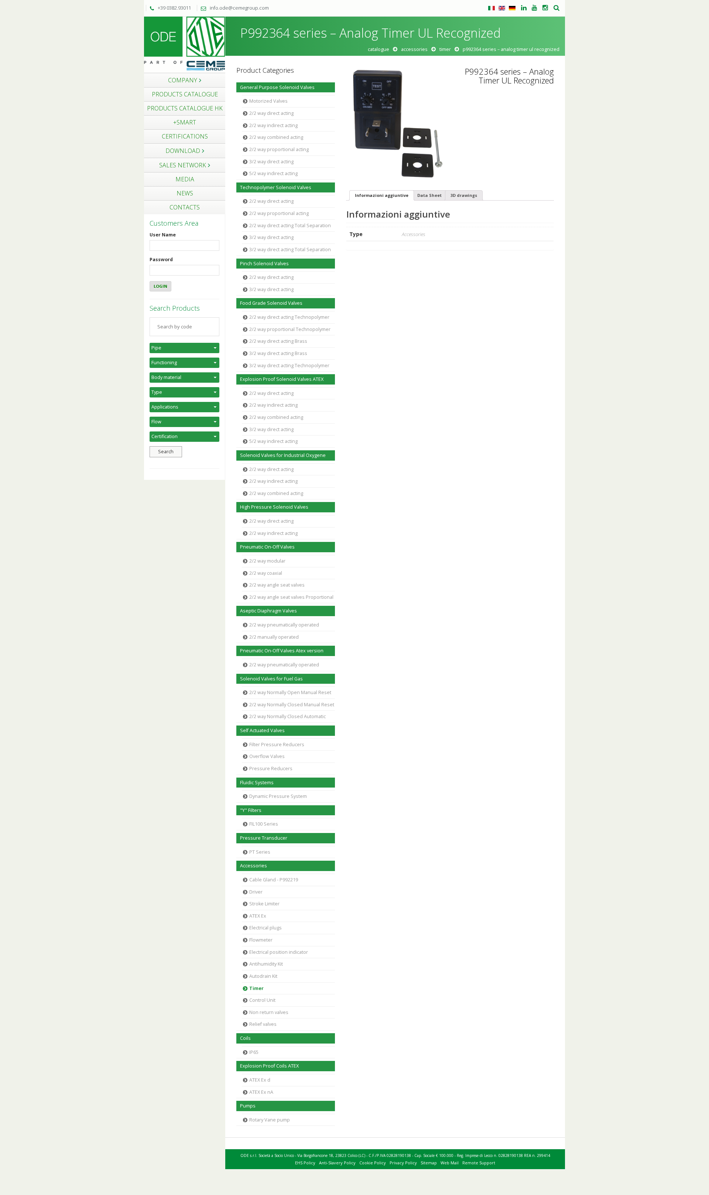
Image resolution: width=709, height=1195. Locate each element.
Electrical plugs (265, 928)
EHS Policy (305, 1162)
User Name (163, 235)
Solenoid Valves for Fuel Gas (271, 679)
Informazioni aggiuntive (381, 195)
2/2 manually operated (274, 637)
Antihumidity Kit (266, 964)
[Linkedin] (524, 8)
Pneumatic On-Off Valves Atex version (281, 651)
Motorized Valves (268, 101)
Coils (245, 1038)
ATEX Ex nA (261, 1092)
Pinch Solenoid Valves (264, 263)
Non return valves (268, 1012)
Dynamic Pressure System (278, 796)
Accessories (414, 49)
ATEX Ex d (259, 1080)
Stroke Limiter (264, 904)
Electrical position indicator (278, 952)
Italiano (491, 8)
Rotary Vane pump (269, 1120)
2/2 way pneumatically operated (284, 625)
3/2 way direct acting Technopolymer (289, 365)
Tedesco (512, 8)
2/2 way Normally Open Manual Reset (290, 692)
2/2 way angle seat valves (277, 585)
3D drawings (464, 195)
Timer (445, 49)
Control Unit (262, 1000)
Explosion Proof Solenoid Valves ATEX (281, 379)
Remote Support (478, 1162)
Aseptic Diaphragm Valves (268, 611)
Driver (256, 892)
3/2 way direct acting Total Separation (290, 249)
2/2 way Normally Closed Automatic (287, 716)
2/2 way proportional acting (279, 149)
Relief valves (263, 1024)
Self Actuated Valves (262, 730)
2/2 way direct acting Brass (278, 341)
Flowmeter (261, 940)
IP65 (253, 1052)
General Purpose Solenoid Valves (277, 87)
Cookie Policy (372, 1162)
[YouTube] (534, 8)
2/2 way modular (267, 561)
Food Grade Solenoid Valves (271, 303)
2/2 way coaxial (265, 573)
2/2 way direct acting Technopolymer (289, 317)
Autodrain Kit (263, 976)
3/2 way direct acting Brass (278, 353)
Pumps (248, 1106)
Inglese (502, 8)
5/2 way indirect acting (273, 173)
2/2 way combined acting (276, 137)
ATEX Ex (257, 916)
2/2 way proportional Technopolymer (289, 329)
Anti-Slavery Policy (337, 1162)
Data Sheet (429, 195)
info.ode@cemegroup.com (239, 7)
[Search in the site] (556, 8)
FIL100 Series (263, 824)
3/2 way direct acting (271, 161)
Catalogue (378, 49)
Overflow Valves (267, 756)
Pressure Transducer (263, 838)
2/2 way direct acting (271, 113)
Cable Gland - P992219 (273, 880)
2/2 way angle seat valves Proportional (291, 597)
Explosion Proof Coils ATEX (269, 1066)
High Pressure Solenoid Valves (274, 507)
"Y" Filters (250, 810)
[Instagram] (545, 8)
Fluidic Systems (257, 782)
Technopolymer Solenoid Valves (275, 187)
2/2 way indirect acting (273, 125)
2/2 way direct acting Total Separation (290, 225)
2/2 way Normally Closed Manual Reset (291, 704)
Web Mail (450, 1162)
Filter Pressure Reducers (276, 744)
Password (161, 259)
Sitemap (429, 1162)
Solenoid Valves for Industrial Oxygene (283, 455)
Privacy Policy (403, 1162)
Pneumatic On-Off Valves (267, 547)
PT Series (259, 852)
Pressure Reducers (270, 768)
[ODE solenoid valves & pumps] (184, 44)
